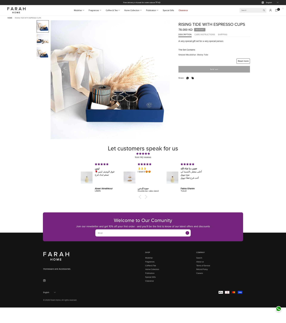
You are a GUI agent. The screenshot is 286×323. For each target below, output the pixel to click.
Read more (243, 61)
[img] (143, 153)
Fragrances (94, 10)
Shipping (222, 35)
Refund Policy (202, 269)
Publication (151, 10)
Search (199, 257)
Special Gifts (168, 10)
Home (9, 18)
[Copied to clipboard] (193, 78)
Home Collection (131, 10)
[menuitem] (80, 10)
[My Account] (270, 10)
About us (200, 261)
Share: (181, 78)
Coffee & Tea (112, 10)
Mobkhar (78, 10)
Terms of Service (203, 265)
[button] (43, 26)
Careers (199, 273)
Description (185, 35)
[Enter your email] (187, 233)
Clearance (183, 10)
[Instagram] (261, 2)
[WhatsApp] (188, 78)
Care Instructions (205, 35)
